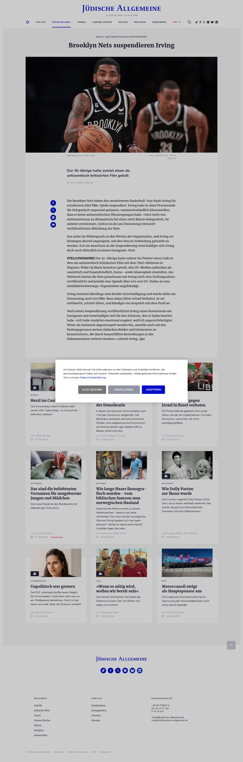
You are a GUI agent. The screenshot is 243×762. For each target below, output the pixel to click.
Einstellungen (124, 389)
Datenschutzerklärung (93, 377)
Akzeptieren (153, 389)
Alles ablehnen (92, 389)
